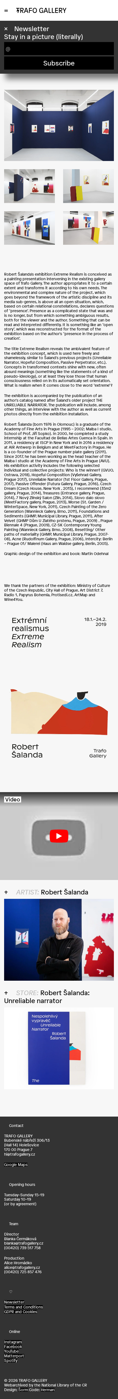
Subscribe (59, 63)
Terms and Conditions (23, 1307)
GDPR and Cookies (20, 1312)
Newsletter (14, 1302)
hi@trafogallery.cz (19, 1154)
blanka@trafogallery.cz (23, 1243)
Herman (47, 1390)
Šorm (23, 1390)
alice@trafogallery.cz (22, 1267)
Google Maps (15, 1165)
